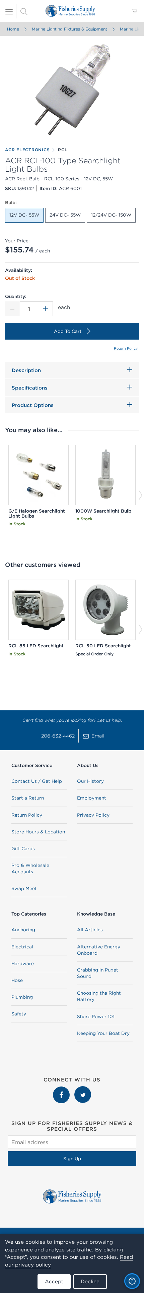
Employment (91, 798)
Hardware (22, 963)
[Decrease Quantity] (12, 308)
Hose (17, 980)
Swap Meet (24, 888)
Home (13, 29)
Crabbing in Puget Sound (97, 973)
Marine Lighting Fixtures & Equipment (69, 29)
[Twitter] (83, 1089)
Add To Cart (68, 331)
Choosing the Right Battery (99, 996)
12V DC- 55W (24, 215)
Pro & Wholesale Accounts (30, 868)
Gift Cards (23, 848)
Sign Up (72, 1159)
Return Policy (126, 348)
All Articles (90, 930)
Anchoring (23, 930)
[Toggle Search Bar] (23, 11)
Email (97, 736)
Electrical (22, 947)
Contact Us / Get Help (36, 781)
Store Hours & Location (38, 832)
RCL (62, 150)
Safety (18, 1014)
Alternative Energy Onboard (98, 950)
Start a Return (27, 798)
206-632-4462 (58, 736)
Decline (90, 1281)
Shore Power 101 (96, 1016)
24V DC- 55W (65, 215)
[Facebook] (62, 1089)
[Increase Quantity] (45, 308)
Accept (54, 1281)
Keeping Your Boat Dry (103, 1033)
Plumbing (22, 997)
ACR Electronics (27, 150)
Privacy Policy (93, 815)
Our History (90, 781)
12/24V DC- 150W (111, 215)
